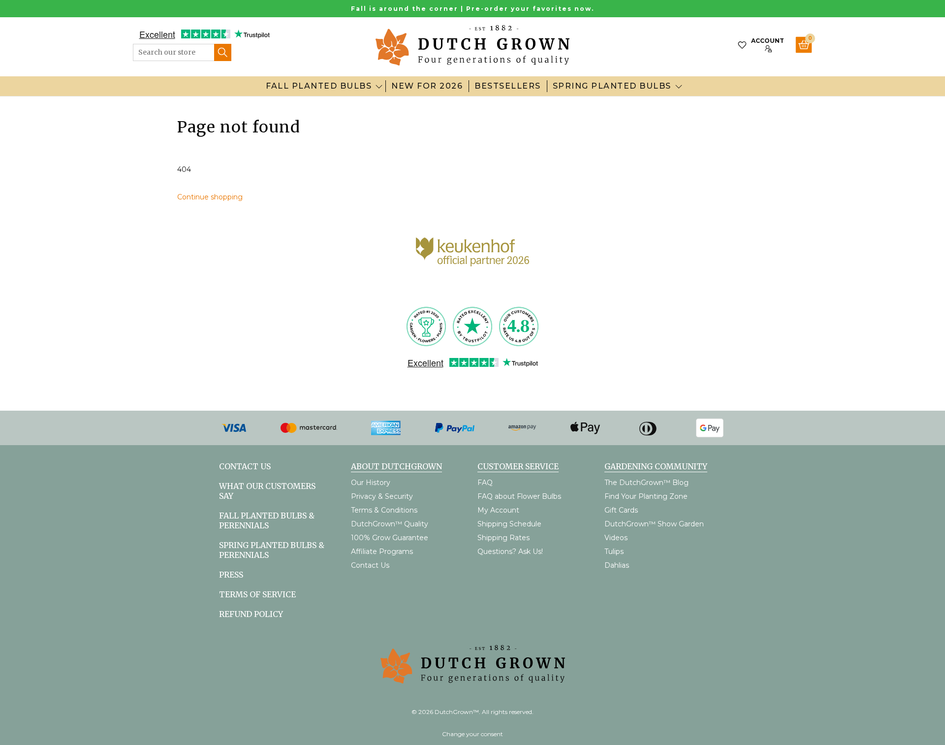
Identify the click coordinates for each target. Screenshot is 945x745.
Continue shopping (210, 197)
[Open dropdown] (379, 86)
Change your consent (472, 734)
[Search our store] (222, 52)
